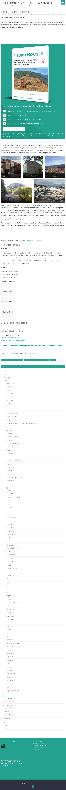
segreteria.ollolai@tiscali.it (9, 338)
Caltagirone (10, 606)
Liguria (9, 390)
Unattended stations (40, 745)
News (4, 722)
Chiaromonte (12, 511)
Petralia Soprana (12, 647)
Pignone (10, 393)
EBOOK (5, 698)
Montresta (10, 579)
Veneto (9, 420)
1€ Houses (40, 360)
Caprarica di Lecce (14, 497)
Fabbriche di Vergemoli (15, 477)
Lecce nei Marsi (13, 437)
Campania (10, 545)
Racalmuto (10, 657)
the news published (24, 240)
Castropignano (12, 568)
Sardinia (31, 353)
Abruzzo (9, 430)
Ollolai (47, 360)
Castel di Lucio (11, 616)
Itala (8, 633)
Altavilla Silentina (13, 548)
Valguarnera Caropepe (13, 691)
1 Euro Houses (5, 360)
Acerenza (11, 507)
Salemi (8, 663)
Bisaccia (10, 551)
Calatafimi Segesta (12, 602)
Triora (10, 396)
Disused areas (39, 747)
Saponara (10, 677)
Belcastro (11, 528)
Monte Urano (12, 470)
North (6, 380)
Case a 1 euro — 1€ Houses (37, 783)
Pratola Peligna (13, 443)
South (6, 485)
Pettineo (9, 650)
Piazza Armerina (11, 653)
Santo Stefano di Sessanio (16, 447)
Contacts (5, 729)
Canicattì (9, 613)
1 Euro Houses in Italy (16, 360)
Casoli (10, 433)
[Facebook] (33, 786)
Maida (10, 538)
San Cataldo (10, 670)
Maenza (10, 454)
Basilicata (9, 505)
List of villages (7, 378)
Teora (10, 558)
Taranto (10, 501)
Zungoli (10, 562)
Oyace (10, 386)
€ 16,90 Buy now (14, 129)
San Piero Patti (11, 674)
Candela (10, 494)
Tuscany (9, 474)
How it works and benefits (42, 743)
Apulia (8, 488)
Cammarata (10, 609)
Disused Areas (9, 715)
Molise (9, 565)
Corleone (9, 623)
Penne (10, 440)
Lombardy (10, 400)
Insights (5, 725)
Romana (9, 589)
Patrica (10, 457)
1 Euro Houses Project (30, 360)
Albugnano (11, 410)
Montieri (11, 481)
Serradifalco (10, 680)
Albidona (11, 524)
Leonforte (10, 636)
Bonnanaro (10, 575)
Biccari (10, 490)
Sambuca (9, 667)
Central (7, 427)
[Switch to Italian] (34, 731)
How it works (7, 695)
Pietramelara (12, 555)
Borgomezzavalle (13, 413)
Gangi (8, 626)
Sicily (6, 593)
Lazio (8, 451)
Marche (9, 464)
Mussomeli (10, 640)
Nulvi (8, 582)
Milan (10, 403)
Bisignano (11, 531)
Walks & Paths (9, 708)
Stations (7, 718)
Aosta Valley (10, 383)
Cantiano (11, 467)
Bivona (9, 599)
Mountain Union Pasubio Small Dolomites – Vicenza (24, 423)
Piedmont (9, 407)
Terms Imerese (11, 684)
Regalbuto (10, 660)
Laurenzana (12, 514)
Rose (10, 541)
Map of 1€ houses (8, 702)
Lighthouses (8, 711)
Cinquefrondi (12, 534)
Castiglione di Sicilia (12, 619)
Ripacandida (12, 518)
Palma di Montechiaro (13, 643)
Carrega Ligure (12, 417)
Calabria (9, 521)
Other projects (7, 705)
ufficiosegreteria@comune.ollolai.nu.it (13, 340)
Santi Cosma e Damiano (15, 460)
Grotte (9, 630)
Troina (8, 687)
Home (5, 371)
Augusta (9, 596)
